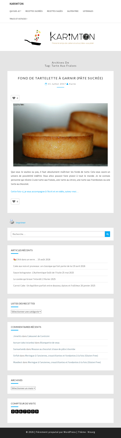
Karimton (17, 3)
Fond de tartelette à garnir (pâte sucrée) (60, 78)
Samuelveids (19, 349)
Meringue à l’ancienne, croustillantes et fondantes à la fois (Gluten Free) (61, 355)
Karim (72, 84)
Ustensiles (88, 11)
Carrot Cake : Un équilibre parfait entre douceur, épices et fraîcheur (46, 285)
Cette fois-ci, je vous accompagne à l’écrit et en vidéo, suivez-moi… (45, 191)
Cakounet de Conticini (38, 336)
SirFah (16, 355)
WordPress (70, 431)
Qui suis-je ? (15, 11)
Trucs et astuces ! (18, 18)
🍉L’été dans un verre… (25, 259)
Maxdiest (17, 362)
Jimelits (17, 336)
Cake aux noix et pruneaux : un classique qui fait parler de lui (42, 266)
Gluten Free (73, 11)
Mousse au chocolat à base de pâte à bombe (53, 349)
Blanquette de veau (49, 342)
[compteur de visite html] (25, 412)
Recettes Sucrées (34, 11)
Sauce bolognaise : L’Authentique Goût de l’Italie (37, 272)
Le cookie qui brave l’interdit (27, 279)
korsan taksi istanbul (24, 342)
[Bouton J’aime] (14, 98)
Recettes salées (55, 11)
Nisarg (91, 431)
